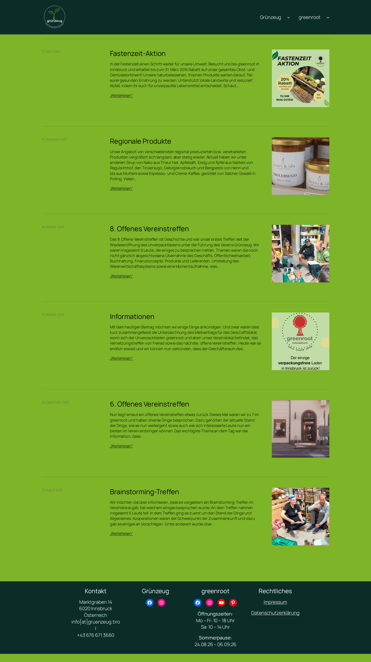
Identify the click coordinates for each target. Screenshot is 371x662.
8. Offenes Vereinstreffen (149, 228)
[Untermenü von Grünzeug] (288, 17)
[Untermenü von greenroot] (328, 17)
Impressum (275, 602)
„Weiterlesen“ (121, 95)
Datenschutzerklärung (275, 613)
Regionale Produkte (140, 141)
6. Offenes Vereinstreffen (149, 404)
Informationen (132, 316)
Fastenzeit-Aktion (138, 53)
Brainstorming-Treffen (144, 492)
